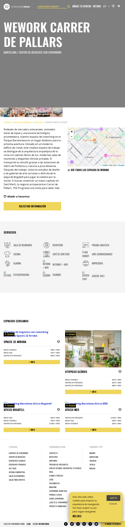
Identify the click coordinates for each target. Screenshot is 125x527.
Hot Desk (12, 468)
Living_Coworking (56, 498)
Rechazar (113, 504)
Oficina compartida (17, 472)
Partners (53, 460)
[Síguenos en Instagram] (78, 524)
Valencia (92, 460)
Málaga (92, 468)
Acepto (113, 498)
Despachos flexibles (17, 460)
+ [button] (72, 132)
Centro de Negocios (17, 457)
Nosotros (53, 457)
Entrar (97, 6)
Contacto (53, 453)
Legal (51, 479)
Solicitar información (32, 206)
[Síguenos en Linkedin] (84, 524)
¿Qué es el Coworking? (58, 502)
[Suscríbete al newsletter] (96, 524)
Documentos (54, 483)
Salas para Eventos (17, 479)
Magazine (53, 487)
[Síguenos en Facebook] (66, 524)
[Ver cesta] (118, 6)
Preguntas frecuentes (58, 464)
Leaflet (105, 165)
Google (121, 165)
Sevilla (92, 464)
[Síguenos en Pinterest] (90, 524)
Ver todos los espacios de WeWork (89, 170)
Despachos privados (17, 464)
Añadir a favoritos (18, 196)
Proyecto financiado (57, 506)
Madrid (92, 453)
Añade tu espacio (81, 6)
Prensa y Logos (55, 494)
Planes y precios (56, 475)
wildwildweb (44, 524)
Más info (77, 516)
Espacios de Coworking (18, 453)
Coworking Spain (17, 7)
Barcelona (93, 457)
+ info (32, 362)
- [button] (72, 136)
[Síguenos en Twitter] (72, 524)
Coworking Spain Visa (58, 491)
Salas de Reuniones (17, 476)
